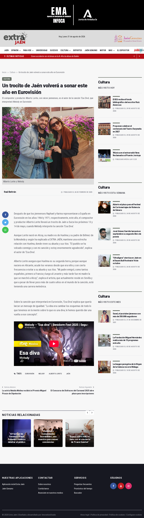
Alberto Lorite (55, 374)
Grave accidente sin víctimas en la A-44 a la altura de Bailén (55, 56)
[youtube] (121, 486)
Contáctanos (43, 488)
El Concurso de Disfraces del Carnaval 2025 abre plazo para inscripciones (72, 392)
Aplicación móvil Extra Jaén (13, 484)
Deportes (77, 50)
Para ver (27, 50)
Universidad (41, 50)
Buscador (78, 493)
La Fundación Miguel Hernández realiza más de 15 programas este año (127, 340)
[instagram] (128, 486)
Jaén (6, 50)
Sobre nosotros (44, 484)
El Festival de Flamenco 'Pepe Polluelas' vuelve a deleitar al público (16, 438)
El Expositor (123, 50)
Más (110, 50)
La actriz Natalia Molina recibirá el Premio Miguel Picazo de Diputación (24, 392)
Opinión (14, 50)
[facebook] (5, 215)
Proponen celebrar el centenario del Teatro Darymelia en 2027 (127, 129)
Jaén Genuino (91, 50)
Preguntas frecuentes (83, 484)
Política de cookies (117, 514)
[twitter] (5, 222)
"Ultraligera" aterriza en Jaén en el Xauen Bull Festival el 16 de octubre (127, 260)
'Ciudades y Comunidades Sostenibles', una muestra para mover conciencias (48, 436)
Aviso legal (84, 514)
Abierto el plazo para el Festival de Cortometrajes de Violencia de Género (126, 207)
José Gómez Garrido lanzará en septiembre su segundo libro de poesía (127, 234)
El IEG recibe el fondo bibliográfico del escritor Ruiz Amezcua (126, 102)
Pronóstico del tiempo (83, 488)
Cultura (64, 50)
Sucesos (54, 50)
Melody (42, 374)
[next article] (134, 56)
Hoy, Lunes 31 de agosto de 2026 (72, 36)
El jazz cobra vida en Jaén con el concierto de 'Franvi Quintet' (79, 439)
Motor (103, 50)
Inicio (4, 72)
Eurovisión (29, 374)
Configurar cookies (134, 514)
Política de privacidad (99, 514)
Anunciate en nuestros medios (50, 493)
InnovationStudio (49, 514)
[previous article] (139, 56)
